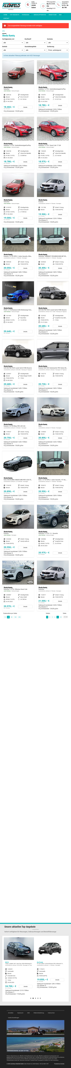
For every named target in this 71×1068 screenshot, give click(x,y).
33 (61, 617)
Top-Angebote (14, 14)
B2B (60, 14)
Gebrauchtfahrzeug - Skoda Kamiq (18, 198)
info (3, 31)
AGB (28, 1013)
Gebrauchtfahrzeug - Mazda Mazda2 (51, 965)
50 (11, 617)
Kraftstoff (28, 39)
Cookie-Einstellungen (13, 1017)
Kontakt (6, 18)
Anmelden (10, 1013)
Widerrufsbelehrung (39, 1013)
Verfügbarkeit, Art (8, 39)
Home (5, 14)
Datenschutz (51, 1013)
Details (25, 107)
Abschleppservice (40, 14)
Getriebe (50, 39)
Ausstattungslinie (30, 46)
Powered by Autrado (59, 1063)
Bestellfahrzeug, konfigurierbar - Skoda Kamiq (53, 198)
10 (5, 617)
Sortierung (50, 46)
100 (15, 617)
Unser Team (52, 14)
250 (19, 617)
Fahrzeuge (25, 14)
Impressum (20, 1013)
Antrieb (4, 46)
